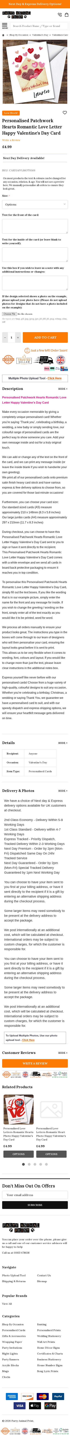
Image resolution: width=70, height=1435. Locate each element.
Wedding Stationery (49, 1336)
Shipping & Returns (14, 1281)
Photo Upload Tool (13, 1275)
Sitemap (42, 1281)
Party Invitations (12, 1347)
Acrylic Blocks (10, 1365)
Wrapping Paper (12, 1342)
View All (7, 1303)
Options (19, 1154)
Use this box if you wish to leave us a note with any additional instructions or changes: (33, 269)
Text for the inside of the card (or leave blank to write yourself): (31, 241)
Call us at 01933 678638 (15, 1252)
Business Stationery (49, 1359)
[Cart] (66, 14)
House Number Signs (49, 1365)
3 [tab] (35, 1164)
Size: (6, 196)
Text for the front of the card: (20, 215)
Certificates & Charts (50, 1353)
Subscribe (35, 1205)
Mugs (5, 1371)
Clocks (6, 1377)
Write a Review (11, 140)
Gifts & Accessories (14, 1336)
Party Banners (10, 1359)
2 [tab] (29, 1164)
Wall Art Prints (46, 1342)
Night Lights (10, 1353)
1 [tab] (23, 1164)
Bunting (41, 1324)
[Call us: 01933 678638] (59, 14)
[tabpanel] (18, 1127)
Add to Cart (45, 337)
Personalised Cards (13, 1330)
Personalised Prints (49, 1330)
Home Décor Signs (48, 1347)
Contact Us (44, 1275)
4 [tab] (40, 1164)
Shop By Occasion (13, 1324)
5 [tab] (46, 1164)
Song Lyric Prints (47, 1371)
